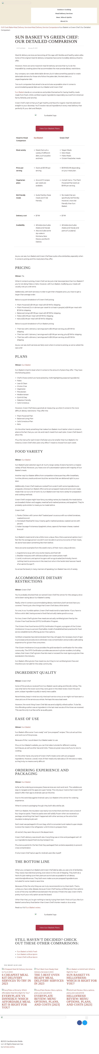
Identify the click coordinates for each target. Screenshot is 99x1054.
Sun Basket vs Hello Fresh (27, 951)
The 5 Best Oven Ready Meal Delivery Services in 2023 (49, 979)
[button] (49, 128)
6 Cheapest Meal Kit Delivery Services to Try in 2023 (16, 979)
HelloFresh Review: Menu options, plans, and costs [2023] (79, 1000)
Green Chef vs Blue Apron (27, 957)
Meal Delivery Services (64, 13)
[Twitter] (84, 1022)
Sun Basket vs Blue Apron (27, 954)
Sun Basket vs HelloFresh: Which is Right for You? (82, 979)
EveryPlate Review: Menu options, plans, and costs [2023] (47, 1000)
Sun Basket (19, 92)
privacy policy (9, 1047)
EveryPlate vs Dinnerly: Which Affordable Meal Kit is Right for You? (16, 1001)
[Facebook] (79, 1022)
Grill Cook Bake (21, 48)
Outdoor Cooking (64, 10)
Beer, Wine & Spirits (64, 17)
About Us (64, 21)
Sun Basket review (33, 907)
